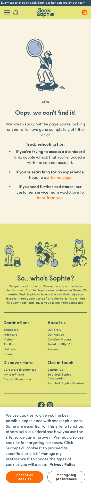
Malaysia (10, 349)
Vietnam (9, 339)
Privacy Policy (62, 464)
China (8, 354)
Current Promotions (18, 379)
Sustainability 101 (60, 344)
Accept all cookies (24, 477)
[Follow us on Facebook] (41, 405)
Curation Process (60, 339)
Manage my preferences (66, 477)
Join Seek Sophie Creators (66, 383)
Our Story (54, 329)
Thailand (10, 344)
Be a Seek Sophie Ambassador (60, 376)
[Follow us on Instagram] (50, 405)
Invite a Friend (14, 374)
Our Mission (56, 334)
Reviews (53, 349)
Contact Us (55, 369)
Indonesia (10, 334)
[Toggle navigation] (7, 12)
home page (61, 177)
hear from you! (50, 197)
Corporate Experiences (20, 369)
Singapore (11, 329)
